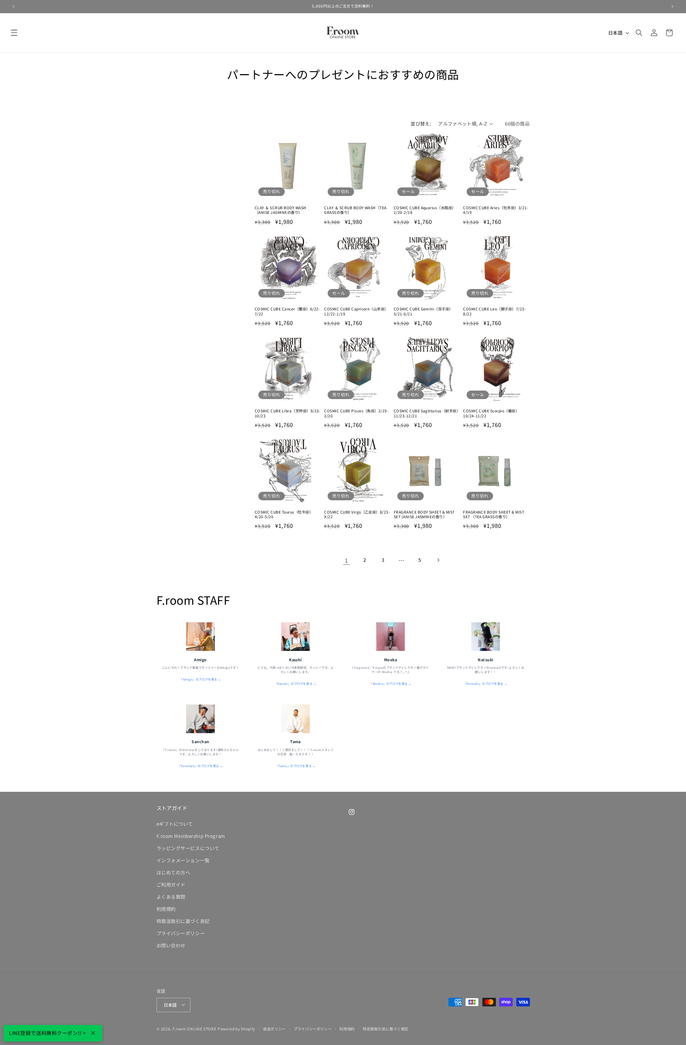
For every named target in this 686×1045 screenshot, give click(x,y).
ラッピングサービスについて (187, 848)
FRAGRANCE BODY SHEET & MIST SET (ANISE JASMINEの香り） (424, 514)
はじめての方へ (173, 872)
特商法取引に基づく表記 (183, 921)
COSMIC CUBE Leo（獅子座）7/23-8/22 (494, 312)
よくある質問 (170, 896)
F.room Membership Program (190, 836)
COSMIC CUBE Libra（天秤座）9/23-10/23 (287, 413)
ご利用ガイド (170, 884)
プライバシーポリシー (180, 933)
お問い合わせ (170, 945)
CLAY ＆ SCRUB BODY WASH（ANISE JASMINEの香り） (281, 210)
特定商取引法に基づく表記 (385, 1028)
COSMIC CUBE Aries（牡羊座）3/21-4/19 (495, 210)
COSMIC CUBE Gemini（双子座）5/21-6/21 (423, 312)
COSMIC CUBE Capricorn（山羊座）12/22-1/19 (356, 312)
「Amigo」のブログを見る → (200, 679)
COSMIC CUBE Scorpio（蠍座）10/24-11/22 (491, 413)
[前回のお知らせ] (13, 6)
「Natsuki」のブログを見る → (485, 683)
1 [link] (346, 560)
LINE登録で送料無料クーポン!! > (47, 1032)
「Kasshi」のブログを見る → (296, 683)
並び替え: (421, 123)
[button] (14, 32)
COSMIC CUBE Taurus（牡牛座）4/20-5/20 (284, 514)
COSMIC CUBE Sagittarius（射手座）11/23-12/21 (426, 413)
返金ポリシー (274, 1028)
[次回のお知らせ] (672, 6)
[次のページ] (438, 560)
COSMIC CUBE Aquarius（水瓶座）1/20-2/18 (425, 210)
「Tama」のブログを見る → (295, 766)
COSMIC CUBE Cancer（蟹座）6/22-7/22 (287, 312)
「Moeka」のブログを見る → (390, 683)
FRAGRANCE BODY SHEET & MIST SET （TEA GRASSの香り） (493, 514)
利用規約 (166, 909)
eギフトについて (174, 823)
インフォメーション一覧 (183, 860)
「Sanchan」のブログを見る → (200, 766)
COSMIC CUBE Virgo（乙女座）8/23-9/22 (357, 514)
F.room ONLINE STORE (195, 1028)
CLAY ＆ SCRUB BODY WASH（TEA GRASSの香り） (355, 210)
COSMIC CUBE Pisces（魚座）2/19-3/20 (356, 413)
